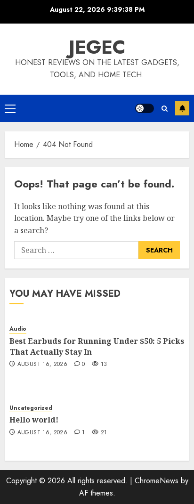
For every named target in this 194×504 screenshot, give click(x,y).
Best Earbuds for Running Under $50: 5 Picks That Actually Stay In (96, 346)
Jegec (97, 47)
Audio (17, 329)
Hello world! (33, 420)
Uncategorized (30, 408)
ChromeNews (156, 480)
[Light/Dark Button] (144, 108)
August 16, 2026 (42, 364)
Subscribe (182, 108)
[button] (10, 108)
